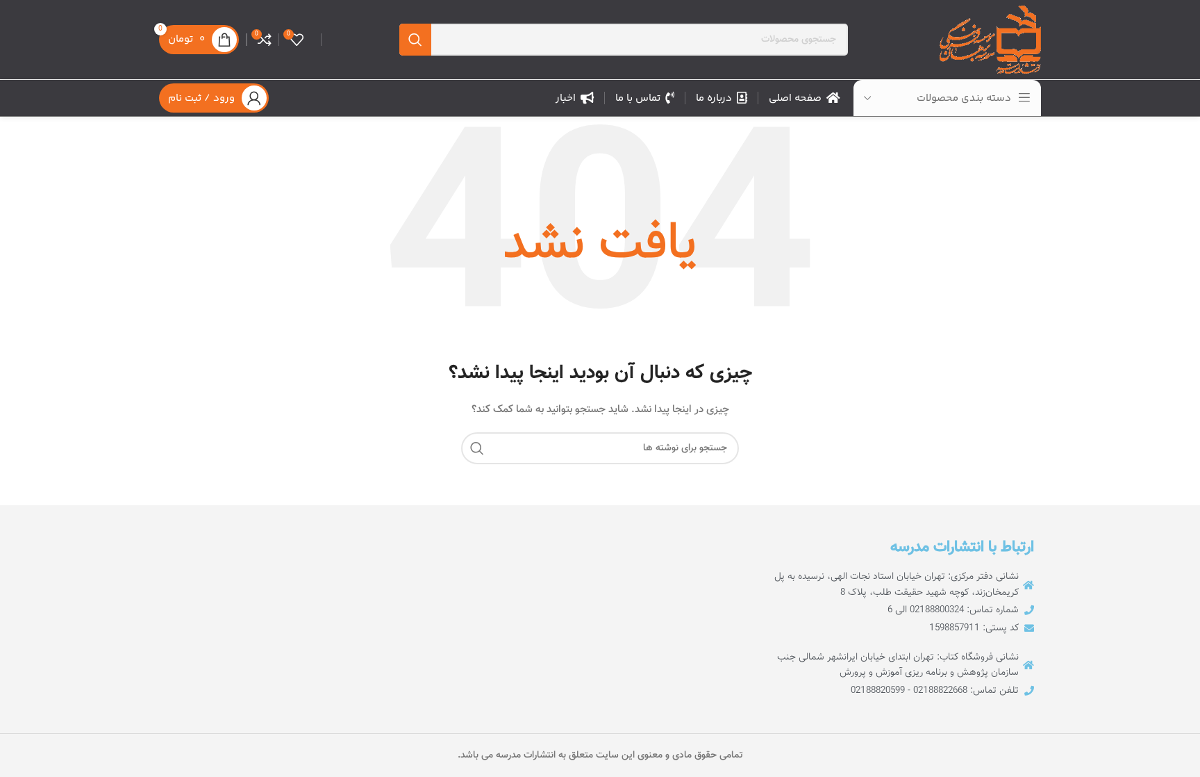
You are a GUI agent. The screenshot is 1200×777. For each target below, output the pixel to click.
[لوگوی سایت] (990, 40)
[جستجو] (415, 40)
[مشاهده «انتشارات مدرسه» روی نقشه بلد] (508, 616)
